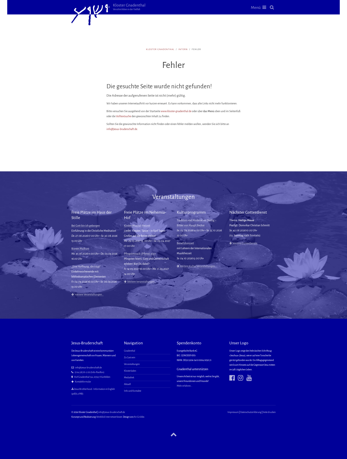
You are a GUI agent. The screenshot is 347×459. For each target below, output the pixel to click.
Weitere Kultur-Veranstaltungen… (198, 266)
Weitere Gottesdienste (244, 243)
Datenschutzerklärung (250, 412)
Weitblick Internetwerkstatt (109, 417)
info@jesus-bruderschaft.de (121, 129)
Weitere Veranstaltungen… (89, 294)
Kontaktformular (83, 381)
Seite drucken (269, 412)
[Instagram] (239, 378)
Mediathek (129, 377)
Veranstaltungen (132, 364)
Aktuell (127, 384)
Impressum (233, 412)
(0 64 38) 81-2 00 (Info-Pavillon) (89, 372)
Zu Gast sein (129, 357)
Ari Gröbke (139, 417)
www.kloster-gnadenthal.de (176, 111)
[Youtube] (248, 378)
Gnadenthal (129, 351)
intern (183, 49)
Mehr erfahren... (184, 386)
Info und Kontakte (132, 391)
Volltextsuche (123, 116)
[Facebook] (232, 378)
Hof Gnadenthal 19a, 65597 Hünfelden (92, 377)
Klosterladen (130, 371)
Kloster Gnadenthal (129, 7)
